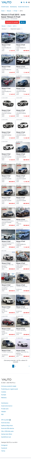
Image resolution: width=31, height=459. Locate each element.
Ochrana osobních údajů (8, 386)
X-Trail (15, 11)
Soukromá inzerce (23, 7)
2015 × (15, 26)
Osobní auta (5, 7)
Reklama (3, 397)
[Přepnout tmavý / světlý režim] (29, 2)
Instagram (4, 445)
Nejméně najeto (15, 29)
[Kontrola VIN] (21, 2)
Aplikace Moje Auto (7, 425)
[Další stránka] (29, 366)
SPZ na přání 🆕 (6, 420)
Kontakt (3, 395)
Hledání (3, 411)
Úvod (2, 11)
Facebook (4, 448)
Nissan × (4, 26)
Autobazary (13, 7)
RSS (2, 414)
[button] (12, 22)
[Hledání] (24, 2)
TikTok (3, 451)
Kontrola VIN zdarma (7, 428)
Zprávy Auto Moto (6, 434)
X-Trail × (10, 26)
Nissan (9, 11)
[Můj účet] (26, 2)
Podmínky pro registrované (9, 389)
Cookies (3, 392)
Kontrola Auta (5, 423)
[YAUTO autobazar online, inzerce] (6, 2)
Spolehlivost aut (6, 437)
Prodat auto (5, 409)
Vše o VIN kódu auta (7, 431)
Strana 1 (4, 29)
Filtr (23, 22)
